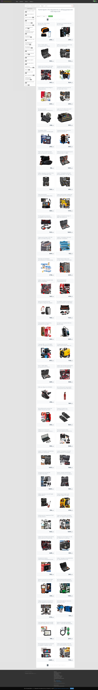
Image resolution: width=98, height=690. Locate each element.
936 (51, 168)
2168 (51, 125)
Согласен (72, 688)
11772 (50, 617)
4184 (69, 553)
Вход (17, 1)
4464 (50, 339)
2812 (69, 574)
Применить (50, 16)
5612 (51, 296)
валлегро (7, 1)
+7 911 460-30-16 (57, 680)
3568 (69, 467)
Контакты (55, 671)
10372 (50, 467)
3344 (69, 489)
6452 (69, 104)
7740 (69, 660)
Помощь (31, 1)
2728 (50, 275)
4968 (69, 382)
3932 (50, 446)
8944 (50, 253)
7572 (69, 61)
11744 (69, 211)
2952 (50, 146)
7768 (69, 360)
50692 (50, 489)
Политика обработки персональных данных (59, 687)
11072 (69, 168)
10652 (69, 232)
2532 (69, 39)
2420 (69, 339)
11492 (69, 596)
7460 (50, 318)
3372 (69, 125)
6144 (51, 596)
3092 (50, 61)
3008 (69, 446)
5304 (50, 211)
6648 (50, 553)
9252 (50, 531)
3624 (69, 82)
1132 (70, 253)
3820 (69, 424)
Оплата (26, 1)
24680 (50, 660)
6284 (50, 382)
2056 (50, 39)
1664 (69, 403)
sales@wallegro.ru (59, 681)
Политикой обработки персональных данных (61, 688)
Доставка (21, 1)
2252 (50, 104)
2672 (69, 638)
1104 (70, 615)
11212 (50, 232)
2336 (50, 402)
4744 (69, 296)
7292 (50, 189)
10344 (69, 531)
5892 (69, 146)
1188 (51, 638)
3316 (51, 510)
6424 (69, 275)
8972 (50, 360)
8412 (51, 82)
